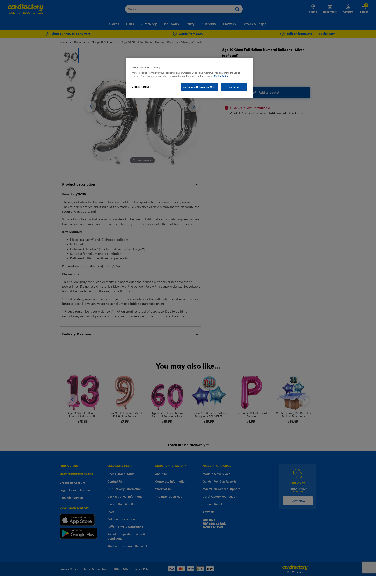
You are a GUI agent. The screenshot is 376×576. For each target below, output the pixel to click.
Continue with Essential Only (199, 86)
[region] (189, 78)
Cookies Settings (141, 86)
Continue (234, 86)
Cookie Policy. (221, 76)
